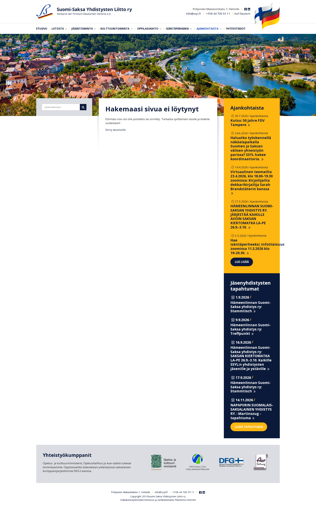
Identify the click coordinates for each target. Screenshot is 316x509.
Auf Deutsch (242, 13)
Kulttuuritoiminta (114, 28)
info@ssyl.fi (161, 492)
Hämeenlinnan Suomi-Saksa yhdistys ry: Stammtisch (250, 306)
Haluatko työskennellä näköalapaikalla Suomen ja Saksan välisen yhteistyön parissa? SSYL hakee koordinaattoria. (250, 148)
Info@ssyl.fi (193, 13)
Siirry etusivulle (115, 130)
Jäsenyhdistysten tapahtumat (250, 286)
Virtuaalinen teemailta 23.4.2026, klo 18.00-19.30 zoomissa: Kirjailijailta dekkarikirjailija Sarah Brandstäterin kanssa (251, 180)
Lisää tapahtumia (249, 427)
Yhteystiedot (236, 28)
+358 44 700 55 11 (218, 13)
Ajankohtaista (207, 28)
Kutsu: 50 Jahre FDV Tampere (247, 122)
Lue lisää (242, 262)
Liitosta (58, 28)
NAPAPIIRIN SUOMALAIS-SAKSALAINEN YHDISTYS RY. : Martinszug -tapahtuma (251, 411)
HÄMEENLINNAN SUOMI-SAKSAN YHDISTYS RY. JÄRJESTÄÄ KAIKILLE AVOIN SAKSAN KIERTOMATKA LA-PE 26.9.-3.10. (251, 216)
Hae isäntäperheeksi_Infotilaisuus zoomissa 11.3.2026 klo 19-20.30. (257, 246)
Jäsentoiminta (82, 28)
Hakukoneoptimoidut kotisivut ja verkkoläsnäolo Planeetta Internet (158, 499)
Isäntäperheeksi (177, 28)
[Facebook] (245, 9)
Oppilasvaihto (147, 28)
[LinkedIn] (249, 9)
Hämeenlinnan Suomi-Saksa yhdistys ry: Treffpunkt (250, 329)
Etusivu (41, 28)
